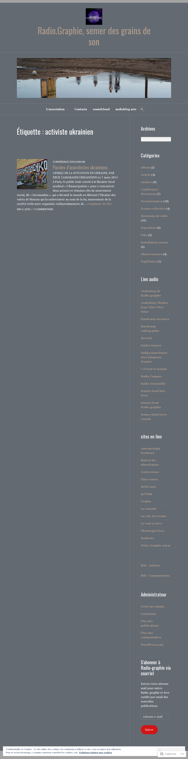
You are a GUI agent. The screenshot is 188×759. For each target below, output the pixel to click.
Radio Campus (151, 376)
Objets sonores (151, 254)
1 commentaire (43, 209)
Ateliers (146, 182)
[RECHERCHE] (142, 109)
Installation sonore (154, 242)
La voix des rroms (153, 516)
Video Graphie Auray (156, 545)
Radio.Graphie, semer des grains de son (94, 36)
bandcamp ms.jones (155, 319)
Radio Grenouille (153, 384)
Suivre (149, 730)
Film (144, 235)
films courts (149, 479)
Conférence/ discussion (69, 161)
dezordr (146, 338)
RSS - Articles (150, 565)
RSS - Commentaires (155, 575)
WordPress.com (152, 645)
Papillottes (149, 261)
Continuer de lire (99, 204)
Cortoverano (150, 472)
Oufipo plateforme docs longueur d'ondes (154, 357)
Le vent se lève (151, 523)
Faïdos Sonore (151, 345)
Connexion (148, 614)
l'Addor (146, 501)
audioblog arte (125, 109)
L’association (55, 109)
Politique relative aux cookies (95, 752)
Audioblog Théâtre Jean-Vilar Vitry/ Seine (154, 307)
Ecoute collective (153, 208)
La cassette (149, 509)
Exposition (148, 228)
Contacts (81, 109)
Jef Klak (146, 494)
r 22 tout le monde (154, 369)
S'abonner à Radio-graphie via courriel (156, 668)
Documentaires (151, 201)
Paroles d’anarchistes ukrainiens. (80, 167)
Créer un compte (152, 606)
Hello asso (148, 487)
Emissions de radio (154, 216)
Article (146, 175)
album (145, 167)
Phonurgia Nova (152, 531)
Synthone (147, 538)
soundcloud (101, 109)
